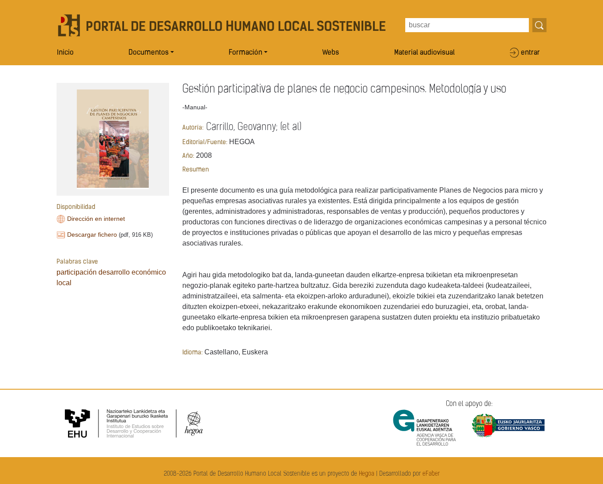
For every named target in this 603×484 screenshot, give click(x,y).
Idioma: (192, 353)
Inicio (65, 52)
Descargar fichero (92, 234)
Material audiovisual (424, 52)
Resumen (195, 170)
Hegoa (366, 474)
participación (77, 272)
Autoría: (193, 128)
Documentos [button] (148, 52)
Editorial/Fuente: (204, 142)
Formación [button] (245, 52)
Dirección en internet (96, 218)
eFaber (431, 474)
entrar (530, 52)
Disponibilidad (76, 207)
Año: (188, 156)
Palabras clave (77, 262)
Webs (330, 52)
